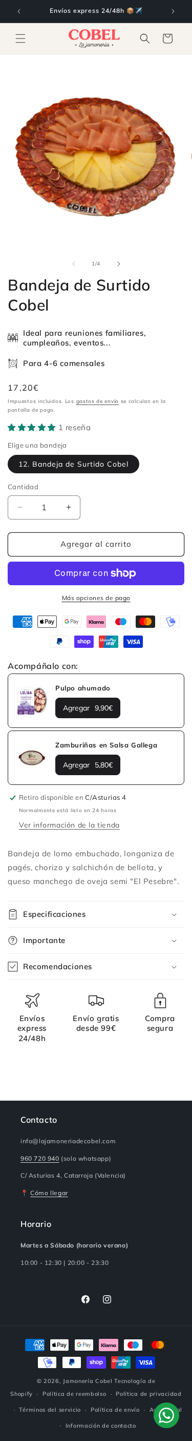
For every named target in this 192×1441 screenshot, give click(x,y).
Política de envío (115, 1409)
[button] (20, 38)
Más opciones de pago (96, 598)
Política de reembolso (74, 1393)
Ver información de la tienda (69, 825)
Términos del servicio (50, 1409)
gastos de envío (97, 401)
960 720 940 (39, 1158)
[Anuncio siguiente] (173, 11)
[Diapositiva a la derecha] (119, 264)
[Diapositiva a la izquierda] (73, 264)
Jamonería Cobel (88, 1381)
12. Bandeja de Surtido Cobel (73, 464)
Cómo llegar (49, 1193)
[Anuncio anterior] (19, 11)
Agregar (88, 708)
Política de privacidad (148, 1393)
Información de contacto (101, 1425)
